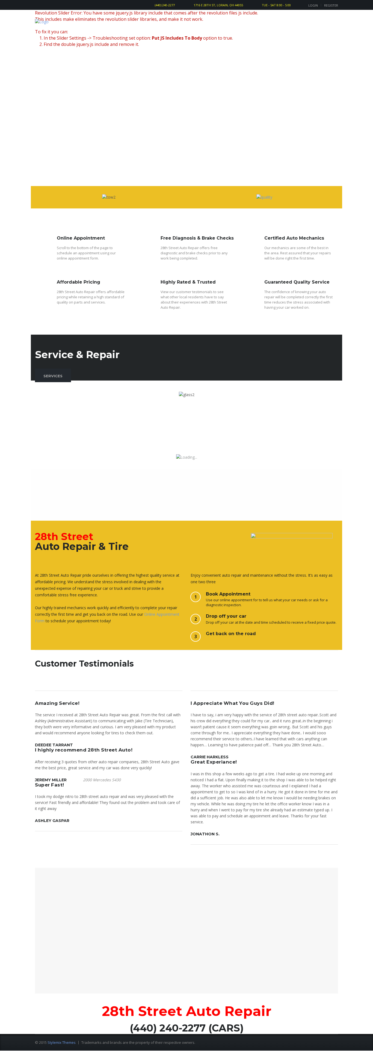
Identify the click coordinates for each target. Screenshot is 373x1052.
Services (53, 376)
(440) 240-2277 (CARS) (187, 1028)
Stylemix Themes (62, 1042)
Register (331, 5)
